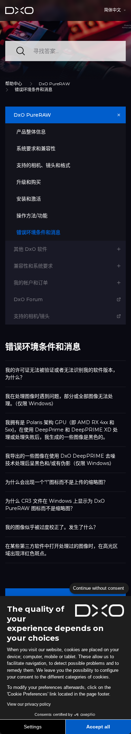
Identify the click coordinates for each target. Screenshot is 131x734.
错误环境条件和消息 (33, 89)
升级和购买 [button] (28, 182)
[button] (115, 10)
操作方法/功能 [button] (32, 215)
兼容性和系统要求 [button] (33, 266)
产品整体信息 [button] (31, 132)
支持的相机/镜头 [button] (32, 316)
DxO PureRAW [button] (32, 115)
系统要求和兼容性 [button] (36, 148)
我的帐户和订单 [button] (31, 282)
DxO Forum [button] (28, 299)
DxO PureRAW (54, 83)
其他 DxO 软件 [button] (30, 249)
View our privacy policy (29, 704)
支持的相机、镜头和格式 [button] (43, 165)
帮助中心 (13, 83)
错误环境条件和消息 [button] (38, 232)
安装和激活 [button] (28, 199)
